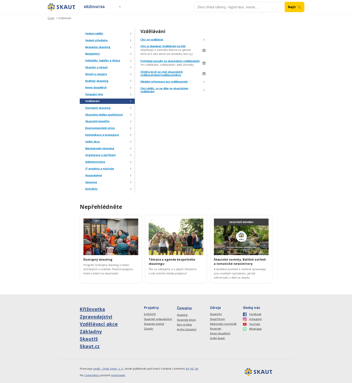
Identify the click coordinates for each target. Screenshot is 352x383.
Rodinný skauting (96, 81)
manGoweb (118, 375)
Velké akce (92, 141)
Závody (148, 328)
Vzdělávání (64, 18)
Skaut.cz (90, 346)
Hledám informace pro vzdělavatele (164, 81)
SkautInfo (216, 314)
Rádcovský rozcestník (223, 324)
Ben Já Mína (184, 324)
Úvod (51, 18)
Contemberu (92, 375)
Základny (91, 331)
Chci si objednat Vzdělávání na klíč (163, 46)
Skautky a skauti (96, 67)
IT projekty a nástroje (99, 168)
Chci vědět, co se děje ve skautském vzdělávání (164, 90)
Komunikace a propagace (102, 135)
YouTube (254, 324)
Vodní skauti (217, 338)
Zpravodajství (96, 316)
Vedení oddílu (94, 33)
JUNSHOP (150, 314)
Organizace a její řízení (100, 155)
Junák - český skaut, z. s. (108, 368)
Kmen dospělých (96, 87)
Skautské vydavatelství (158, 319)
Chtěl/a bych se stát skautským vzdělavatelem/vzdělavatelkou (161, 73)
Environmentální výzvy (100, 128)
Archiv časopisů (186, 329)
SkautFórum (217, 319)
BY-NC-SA (192, 368)
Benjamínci (92, 53)
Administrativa (95, 162)
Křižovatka (94, 7)
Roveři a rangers (96, 74)
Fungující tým (94, 94)
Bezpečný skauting (97, 47)
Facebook (255, 314)
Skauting (182, 315)
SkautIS (89, 339)
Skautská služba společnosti (104, 114)
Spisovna (91, 182)
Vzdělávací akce (99, 324)
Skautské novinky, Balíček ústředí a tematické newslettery (240, 261)
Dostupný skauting (98, 108)
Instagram (255, 319)
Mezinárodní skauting (99, 148)
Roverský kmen (186, 320)
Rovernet (215, 328)
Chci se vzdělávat (151, 39)
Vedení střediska (96, 40)
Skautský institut (154, 324)
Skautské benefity (97, 121)
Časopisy (184, 308)
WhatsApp (255, 329)
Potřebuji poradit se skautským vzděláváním (170, 61)
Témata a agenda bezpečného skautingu (172, 261)
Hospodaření (93, 175)
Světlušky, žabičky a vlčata (102, 60)
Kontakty (91, 188)
